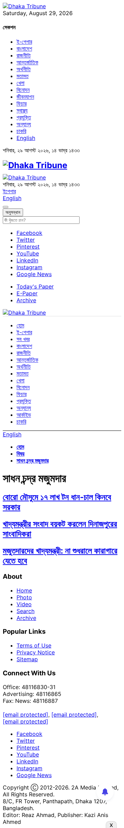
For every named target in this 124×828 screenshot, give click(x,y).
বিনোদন (23, 89)
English (26, 137)
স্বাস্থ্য (22, 110)
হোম (20, 325)
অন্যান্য (24, 124)
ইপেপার (9, 191)
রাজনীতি (24, 55)
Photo (24, 597)
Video (24, 604)
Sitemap (27, 659)
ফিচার (22, 103)
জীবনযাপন (25, 96)
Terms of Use (34, 645)
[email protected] (25, 714)
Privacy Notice (36, 652)
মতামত (23, 76)
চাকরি (21, 131)
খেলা (20, 82)
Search (25, 611)
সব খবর (23, 339)
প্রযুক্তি (24, 117)
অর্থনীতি (24, 69)
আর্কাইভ (24, 414)
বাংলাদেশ (24, 48)
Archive (26, 300)
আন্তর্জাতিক (27, 62)
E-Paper (27, 293)
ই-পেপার (24, 41)
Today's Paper (35, 286)
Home (24, 590)
